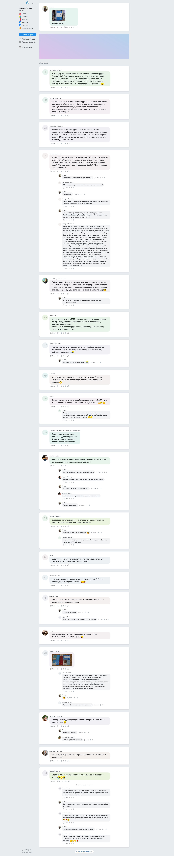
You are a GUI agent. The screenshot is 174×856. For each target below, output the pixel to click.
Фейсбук (25, 22)
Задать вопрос (27, 35)
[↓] (73, 27)
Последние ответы (28, 42)
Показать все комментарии (84, 785)
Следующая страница (84, 852)
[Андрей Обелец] (45, 458)
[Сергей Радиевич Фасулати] (45, 281)
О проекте (28, 849)
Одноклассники (27, 28)
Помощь (31, 851)
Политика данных (27, 852)
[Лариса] (45, 9)
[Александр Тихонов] (45, 753)
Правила (24, 851)
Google (24, 16)
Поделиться (76, 27)
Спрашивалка (27, 47)
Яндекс (24, 19)
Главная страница (28, 39)
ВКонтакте (25, 25)
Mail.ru (24, 14)
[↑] (70, 27)
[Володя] (45, 633)
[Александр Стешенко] (45, 718)
